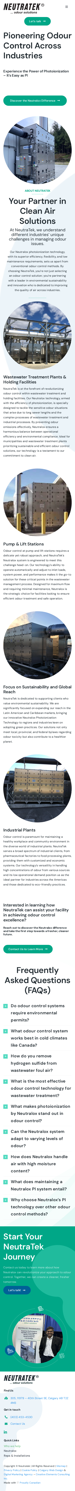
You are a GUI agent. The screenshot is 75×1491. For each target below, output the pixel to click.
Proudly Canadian (30, 1482)
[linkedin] (5, 1432)
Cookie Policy (30, 1470)
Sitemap (61, 1466)
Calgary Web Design (51, 1470)
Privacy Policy (12, 1470)
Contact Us (17, 1424)
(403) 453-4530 (21, 1417)
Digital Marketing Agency (18, 1474)
